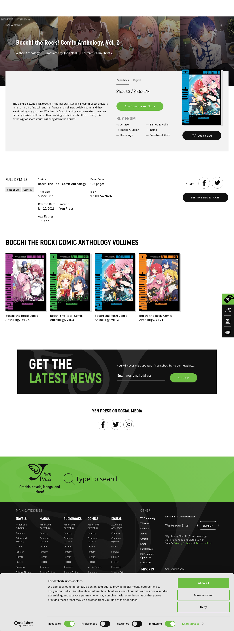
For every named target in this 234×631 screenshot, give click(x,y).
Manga (18, 24)
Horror (19, 556)
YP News (144, 523)
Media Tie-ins (94, 567)
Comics (93, 519)
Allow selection (203, 595)
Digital (116, 519)
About (143, 533)
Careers (144, 538)
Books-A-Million (129, 130)
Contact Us (146, 562)
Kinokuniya (126, 135)
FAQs (143, 543)
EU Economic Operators (147, 556)
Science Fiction (23, 572)
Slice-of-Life (13, 189)
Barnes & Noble (159, 124)
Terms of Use (204, 543)
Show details (190, 623)
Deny (203, 607)
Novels (21, 519)
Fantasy (20, 551)
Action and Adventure (21, 526)
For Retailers (147, 549)
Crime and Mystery (21, 540)
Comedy (27, 189)
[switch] (105, 624)
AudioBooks (73, 519)
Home (8, 24)
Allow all (203, 583)
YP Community (147, 518)
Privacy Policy (182, 543)
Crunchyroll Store (160, 135)
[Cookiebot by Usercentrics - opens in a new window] (24, 624)
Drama (19, 546)
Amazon (125, 124)
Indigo (153, 130)
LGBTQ (19, 562)
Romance (21, 567)
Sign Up (208, 525)
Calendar (145, 528)
